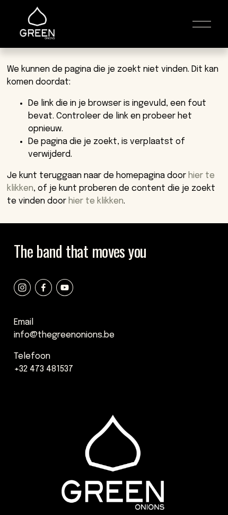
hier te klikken (96, 201)
